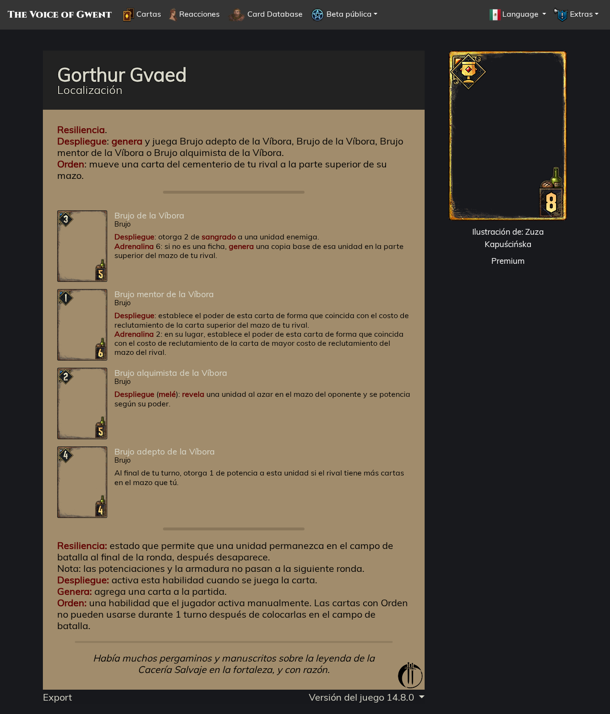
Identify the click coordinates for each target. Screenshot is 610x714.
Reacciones (198, 14)
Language (521, 14)
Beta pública (348, 14)
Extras (580, 14)
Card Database (274, 14)
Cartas (147, 14)
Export (57, 697)
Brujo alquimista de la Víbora (170, 372)
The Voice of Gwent (60, 15)
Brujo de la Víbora (149, 215)
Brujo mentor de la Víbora (164, 294)
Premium (508, 261)
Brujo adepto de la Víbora (164, 451)
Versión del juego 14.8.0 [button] (363, 697)
